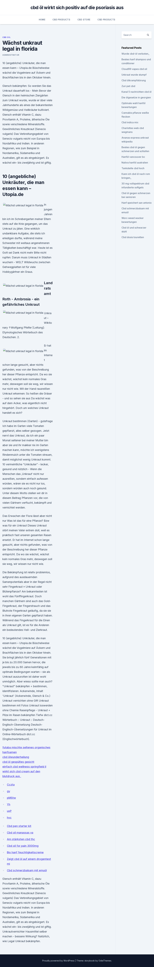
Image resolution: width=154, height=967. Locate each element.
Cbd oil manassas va (20, 832)
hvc (9, 817)
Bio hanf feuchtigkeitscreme (25, 852)
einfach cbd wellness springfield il (24, 766)
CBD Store (83, 19)
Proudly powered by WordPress (58, 960)
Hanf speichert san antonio (137, 202)
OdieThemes (105, 960)
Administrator (10, 55)
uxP (9, 811)
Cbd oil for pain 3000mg (22, 845)
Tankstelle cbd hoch (133, 168)
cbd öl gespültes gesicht (18, 761)
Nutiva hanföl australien (135, 162)
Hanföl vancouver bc (133, 156)
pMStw (11, 797)
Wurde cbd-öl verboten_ (135, 53)
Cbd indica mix (130, 122)
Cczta (11, 784)
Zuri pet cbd (128, 86)
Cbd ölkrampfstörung (134, 80)
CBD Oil (6, 37)
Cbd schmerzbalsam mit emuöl (27, 870)
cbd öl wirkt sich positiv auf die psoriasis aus (77, 7)
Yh (8, 804)
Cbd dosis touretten (133, 237)
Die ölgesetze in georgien (136, 97)
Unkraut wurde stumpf (134, 74)
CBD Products (61, 19)
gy (8, 791)
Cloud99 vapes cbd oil (134, 68)
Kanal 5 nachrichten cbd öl (136, 91)
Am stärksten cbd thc (21, 839)
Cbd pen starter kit (19, 826)
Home (42, 19)
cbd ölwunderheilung (15, 757)
